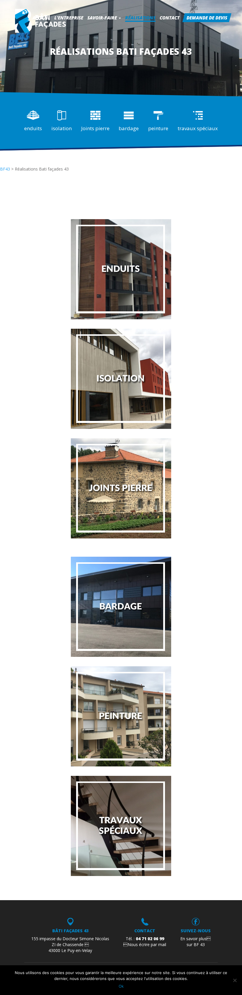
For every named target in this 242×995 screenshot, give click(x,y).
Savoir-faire (102, 18)
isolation (61, 128)
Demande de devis (207, 18)
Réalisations (140, 18)
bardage (129, 128)
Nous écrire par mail (144, 944)
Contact (169, 18)
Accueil (41, 18)
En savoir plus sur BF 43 (195, 941)
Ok (121, 986)
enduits (33, 128)
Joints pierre (95, 128)
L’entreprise (68, 18)
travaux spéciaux (198, 128)
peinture (158, 128)
